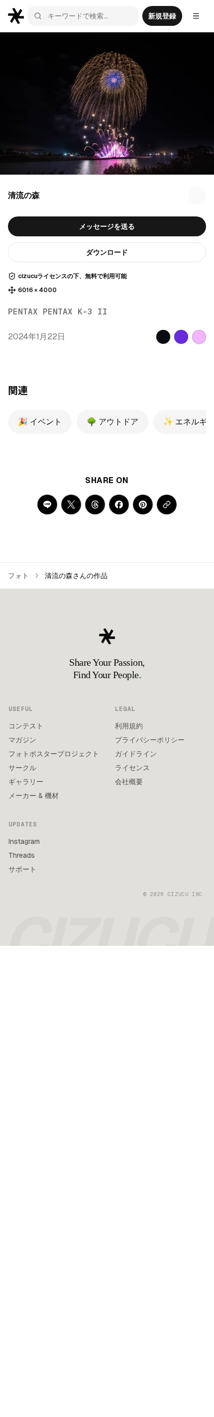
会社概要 (129, 781)
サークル (22, 767)
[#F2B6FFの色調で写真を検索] (199, 337)
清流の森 (24, 195)
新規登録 (162, 15)
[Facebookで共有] (119, 504)
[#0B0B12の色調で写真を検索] (163, 337)
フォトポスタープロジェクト (53, 753)
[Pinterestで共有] (143, 504)
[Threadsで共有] (95, 504)
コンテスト (25, 725)
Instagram (24, 841)
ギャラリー (25, 781)
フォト (18, 575)
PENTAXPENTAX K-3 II (57, 311)
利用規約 (129, 725)
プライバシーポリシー (150, 739)
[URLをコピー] (167, 504)
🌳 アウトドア (112, 421)
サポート (22, 869)
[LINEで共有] (47, 504)
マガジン (22, 739)
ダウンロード (107, 252)
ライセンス (132, 767)
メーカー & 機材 (33, 795)
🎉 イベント (40, 421)
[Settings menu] (196, 16)
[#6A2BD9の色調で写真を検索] (181, 337)
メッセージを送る (107, 226)
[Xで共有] (71, 504)
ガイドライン (136, 753)
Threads (21, 855)
